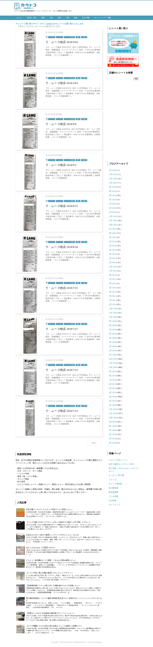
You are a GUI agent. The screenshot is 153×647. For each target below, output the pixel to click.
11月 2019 (113, 363)
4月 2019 (112, 392)
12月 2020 (113, 309)
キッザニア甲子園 (116, 475)
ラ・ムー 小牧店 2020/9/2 (61, 165)
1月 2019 (112, 405)
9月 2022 (112, 229)
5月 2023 (112, 200)
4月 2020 (112, 342)
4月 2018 (112, 443)
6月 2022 (112, 241)
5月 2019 (112, 388)
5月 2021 (112, 288)
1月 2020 (112, 355)
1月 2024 (112, 170)
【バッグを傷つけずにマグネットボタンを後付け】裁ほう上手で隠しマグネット (58, 522)
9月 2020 (112, 321)
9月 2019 (112, 371)
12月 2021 (113, 267)
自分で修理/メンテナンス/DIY (121, 464)
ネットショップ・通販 (102, 18)
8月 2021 (112, 275)
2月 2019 (112, 401)
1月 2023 (112, 212)
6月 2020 (112, 334)
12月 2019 (113, 359)
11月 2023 (113, 179)
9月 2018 (112, 422)
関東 (43, 18)
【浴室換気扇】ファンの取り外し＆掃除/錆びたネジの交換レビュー (53, 585)
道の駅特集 (113, 488)
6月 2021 (112, 283)
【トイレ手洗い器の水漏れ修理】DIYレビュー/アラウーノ (49, 573)
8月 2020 (112, 325)
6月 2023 (112, 195)
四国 (75, 18)
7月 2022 (112, 237)
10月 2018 (113, 418)
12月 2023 (113, 174)
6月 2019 (112, 384)
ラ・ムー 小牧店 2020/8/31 (62, 206)
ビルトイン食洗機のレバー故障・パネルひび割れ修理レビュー (51, 560)
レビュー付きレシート (118, 460)
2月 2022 (112, 258)
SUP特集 (112, 501)
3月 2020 (112, 346)
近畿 (59, 18)
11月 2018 (113, 413)
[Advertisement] (123, 119)
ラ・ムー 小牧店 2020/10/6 (62, 42)
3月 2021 (112, 296)
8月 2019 (112, 376)
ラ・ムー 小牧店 (69, 37)
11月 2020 (113, 313)
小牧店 (84, 37)
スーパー (51, 37)
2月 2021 (112, 300)
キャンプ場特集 (115, 484)
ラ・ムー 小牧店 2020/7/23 (62, 369)
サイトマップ (114, 505)
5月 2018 (112, 439)
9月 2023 (112, 187)
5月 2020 (112, 338)
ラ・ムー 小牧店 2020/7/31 (62, 287)
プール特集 (113, 496)
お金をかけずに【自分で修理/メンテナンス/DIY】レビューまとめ (52, 535)
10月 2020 (113, 317)
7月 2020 (112, 330)
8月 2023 (112, 191)
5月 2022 (112, 246)
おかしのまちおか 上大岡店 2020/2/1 (40, 548)
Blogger (98, 642)
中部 (51, 18)
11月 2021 (113, 271)
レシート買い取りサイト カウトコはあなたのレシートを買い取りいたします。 (51, 24)
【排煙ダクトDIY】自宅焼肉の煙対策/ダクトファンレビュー (50, 613)
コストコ (112, 480)
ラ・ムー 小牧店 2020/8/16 (62, 247)
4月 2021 (112, 292)
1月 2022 (112, 262)
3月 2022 (112, 254)
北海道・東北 (32, 18)
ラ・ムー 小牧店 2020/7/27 (62, 328)
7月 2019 (112, 380)
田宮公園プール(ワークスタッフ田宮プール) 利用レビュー (49, 509)
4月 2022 (112, 250)
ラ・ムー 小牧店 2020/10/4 (62, 83)
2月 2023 (112, 208)
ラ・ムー (59, 37)
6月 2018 (112, 434)
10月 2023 (113, 183)
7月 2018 (112, 430)
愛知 (78, 37)
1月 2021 (112, 304)
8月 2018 (112, 426)
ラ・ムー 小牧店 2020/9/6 (61, 124)
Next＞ (94, 443)
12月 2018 (113, 409)
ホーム (19, 18)
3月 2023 (112, 204)
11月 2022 (113, 221)
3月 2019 (112, 397)
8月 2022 (112, 233)
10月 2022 (113, 225)
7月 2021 (112, 279)
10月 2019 (113, 367)
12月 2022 (113, 216)
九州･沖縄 (86, 18)
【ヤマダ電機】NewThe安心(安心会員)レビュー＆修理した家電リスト (54, 626)
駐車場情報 (113, 492)
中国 (67, 18)
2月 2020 (112, 350)
